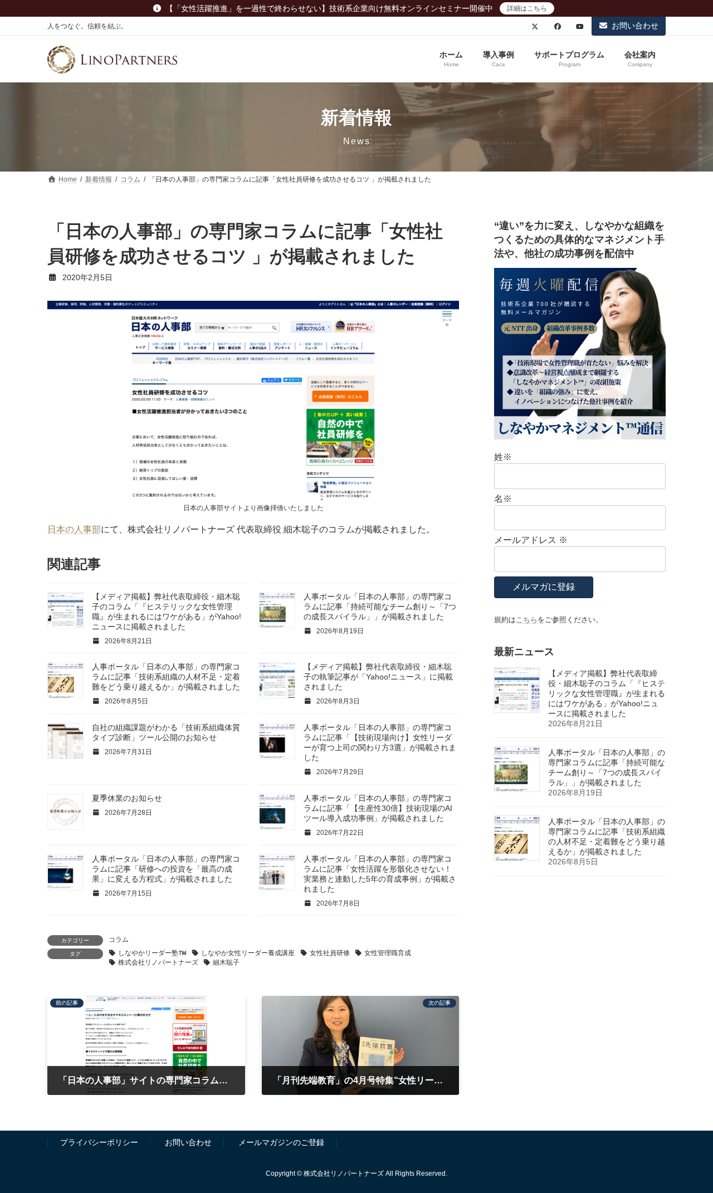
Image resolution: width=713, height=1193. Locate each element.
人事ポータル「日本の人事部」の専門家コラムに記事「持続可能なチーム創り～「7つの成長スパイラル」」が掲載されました (380, 606)
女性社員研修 (330, 953)
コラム (119, 939)
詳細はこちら (527, 8)
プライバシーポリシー (99, 1142)
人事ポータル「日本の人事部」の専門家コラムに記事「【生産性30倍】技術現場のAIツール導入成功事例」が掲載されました (378, 808)
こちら (527, 619)
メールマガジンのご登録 (281, 1142)
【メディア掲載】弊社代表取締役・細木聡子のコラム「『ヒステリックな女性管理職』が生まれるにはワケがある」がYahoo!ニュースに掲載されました (606, 693)
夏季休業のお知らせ (127, 798)
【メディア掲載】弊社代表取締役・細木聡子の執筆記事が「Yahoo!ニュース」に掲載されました (378, 676)
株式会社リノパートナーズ (158, 962)
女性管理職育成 (387, 953)
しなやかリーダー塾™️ (152, 953)
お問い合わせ (635, 25)
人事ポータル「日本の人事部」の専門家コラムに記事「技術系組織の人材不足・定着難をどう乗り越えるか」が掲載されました (166, 676)
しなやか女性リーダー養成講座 (248, 953)
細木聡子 (226, 962)
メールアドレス (531, 540)
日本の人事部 (74, 529)
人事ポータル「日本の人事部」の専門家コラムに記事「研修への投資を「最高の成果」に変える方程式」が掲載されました (166, 868)
